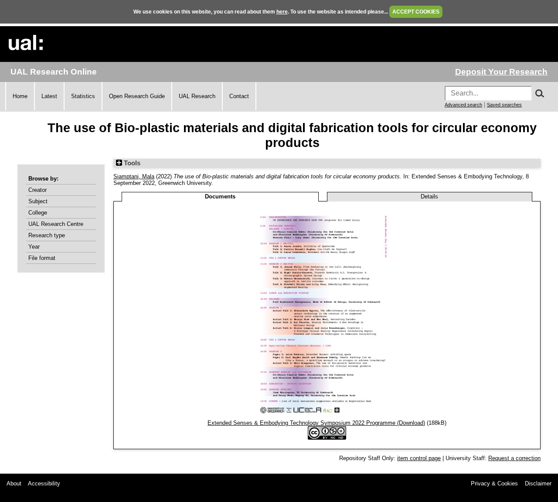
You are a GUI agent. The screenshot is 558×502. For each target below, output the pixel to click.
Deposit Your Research (501, 71)
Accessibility (44, 483)
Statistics (83, 96)
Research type (46, 235)
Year (34, 246)
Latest (49, 96)
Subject (38, 201)
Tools (131, 163)
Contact (239, 96)
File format (41, 258)
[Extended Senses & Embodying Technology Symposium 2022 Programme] (327, 416)
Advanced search (463, 104)
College (37, 212)
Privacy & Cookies (494, 483)
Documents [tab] (220, 196)
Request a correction (514, 458)
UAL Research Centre (55, 224)
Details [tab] (429, 196)
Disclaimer (538, 483)
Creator (37, 190)
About (14, 483)
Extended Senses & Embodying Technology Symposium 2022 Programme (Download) (316, 423)
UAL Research (197, 96)
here (282, 12)
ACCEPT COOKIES (415, 12)
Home (20, 96)
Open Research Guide (137, 96)
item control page (419, 458)
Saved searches (504, 104)
